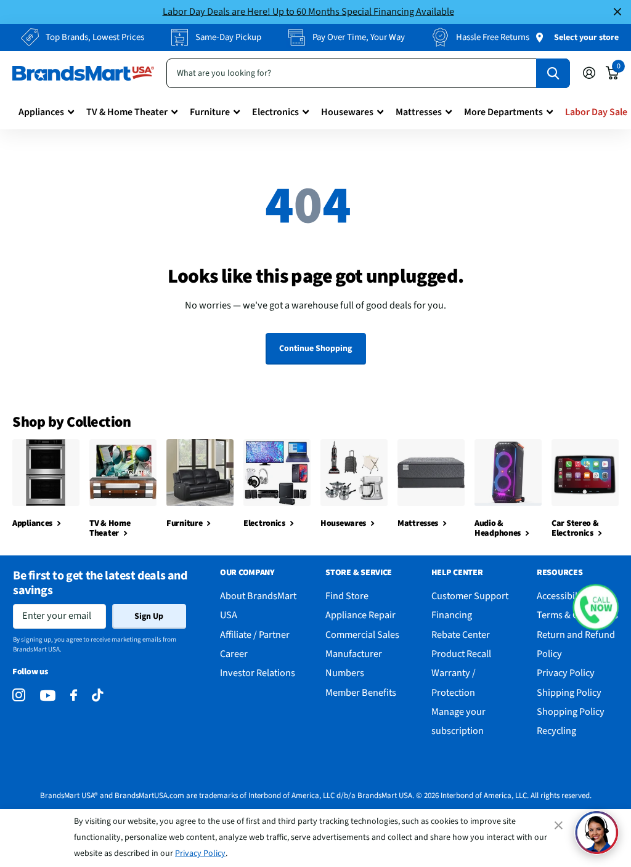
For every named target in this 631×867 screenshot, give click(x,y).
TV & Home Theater (127, 112)
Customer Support (469, 596)
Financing (451, 615)
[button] (595, 607)
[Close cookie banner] (559, 825)
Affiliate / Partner (255, 634)
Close (617, 12)
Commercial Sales (362, 634)
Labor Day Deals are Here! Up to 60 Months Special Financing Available (308, 11)
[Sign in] (588, 73)
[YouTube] (47, 695)
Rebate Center (460, 634)
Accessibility (562, 596)
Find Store (346, 596)
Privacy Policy (200, 853)
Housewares (347, 112)
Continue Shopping (315, 348)
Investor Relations (257, 673)
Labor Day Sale (596, 112)
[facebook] (73, 695)
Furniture (210, 112)
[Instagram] (18, 695)
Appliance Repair (360, 615)
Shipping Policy (569, 692)
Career (234, 654)
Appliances (41, 112)
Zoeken (553, 73)
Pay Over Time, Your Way (358, 37)
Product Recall (461, 654)
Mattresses (419, 112)
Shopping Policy (571, 711)
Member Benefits (360, 692)
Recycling (556, 731)
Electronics (275, 112)
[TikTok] (97, 695)
